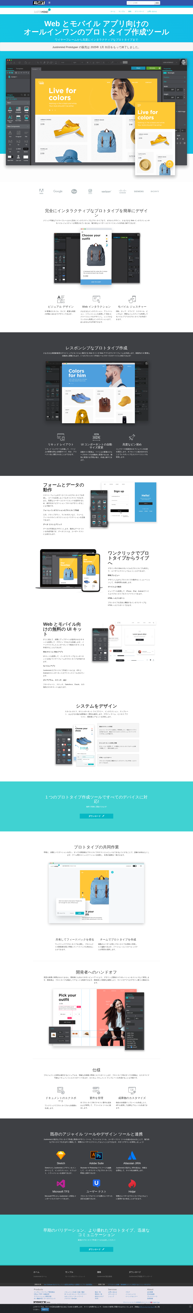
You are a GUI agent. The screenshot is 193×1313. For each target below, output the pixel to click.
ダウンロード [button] (95, 816)
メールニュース (131, 1294)
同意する (45, 1309)
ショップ (111, 1296)
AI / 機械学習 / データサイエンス (45, 1298)
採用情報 (150, 1298)
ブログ (128, 1292)
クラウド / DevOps (70, 1298)
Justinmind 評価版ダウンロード (140, 1276)
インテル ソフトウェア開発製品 (44, 1292)
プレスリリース (152, 1296)
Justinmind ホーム (40, 1276)
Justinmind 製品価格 (104, 1276)
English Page (156, 1302)
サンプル (122, 11)
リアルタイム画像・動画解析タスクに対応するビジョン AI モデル (129, 1284)
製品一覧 (98, 1292)
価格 (129, 11)
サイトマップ (146, 1302)
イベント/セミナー (132, 1296)
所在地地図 (150, 1294)
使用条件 (138, 1302)
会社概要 (150, 1292)
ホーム (113, 11)
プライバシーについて (129, 1302)
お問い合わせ (152, 11)
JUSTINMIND (42, 11)
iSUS (96, 1298)
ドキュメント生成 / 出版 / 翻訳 (74, 1292)
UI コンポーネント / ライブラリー (75, 1294)
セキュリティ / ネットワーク (73, 1296)
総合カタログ (99, 1296)
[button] (49, 2)
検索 (157, 3)
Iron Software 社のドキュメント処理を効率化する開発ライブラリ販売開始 (68, 1284)
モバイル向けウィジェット (75, 1276)
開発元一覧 (98, 1294)
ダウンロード (139, 11)
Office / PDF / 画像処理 (41, 1294)
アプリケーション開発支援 (42, 1296)
